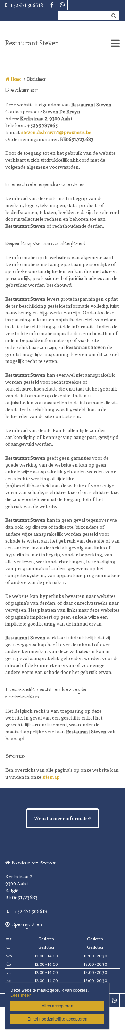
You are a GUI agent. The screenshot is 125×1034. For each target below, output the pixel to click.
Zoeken (113, 15)
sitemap (51, 777)
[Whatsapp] (62, 5)
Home (16, 79)
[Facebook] (52, 5)
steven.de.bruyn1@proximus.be (56, 132)
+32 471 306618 (26, 5)
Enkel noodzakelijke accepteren (57, 1019)
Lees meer (20, 995)
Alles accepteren (57, 1005)
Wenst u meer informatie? (62, 818)
